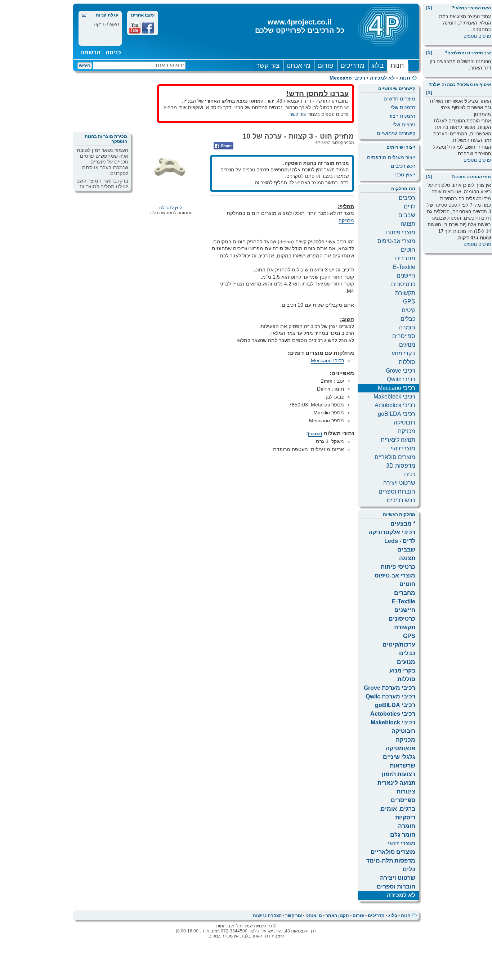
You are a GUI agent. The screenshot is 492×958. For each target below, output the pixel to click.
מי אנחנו (298, 65)
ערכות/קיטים (399, 645)
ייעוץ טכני (405, 174)
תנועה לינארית (398, 440)
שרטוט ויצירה (399, 483)
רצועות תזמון (398, 774)
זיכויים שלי (404, 124)
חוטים (408, 250)
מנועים (407, 345)
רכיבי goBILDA (396, 414)
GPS (409, 301)
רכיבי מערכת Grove (389, 688)
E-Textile (404, 267)
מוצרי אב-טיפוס (396, 241)
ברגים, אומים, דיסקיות (397, 813)
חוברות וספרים (397, 492)
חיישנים (406, 276)
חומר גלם (402, 835)
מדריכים (352, 65)
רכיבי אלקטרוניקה (391, 532)
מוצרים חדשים (399, 99)
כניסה (113, 52)
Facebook (148, 27)
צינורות (406, 791)
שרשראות (402, 766)
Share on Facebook (223, 145)
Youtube (134, 27)
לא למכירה (382, 78)
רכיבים (407, 198)
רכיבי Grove (400, 371)
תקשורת (405, 293)
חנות (397, 65)
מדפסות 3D (400, 466)
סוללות (407, 362)
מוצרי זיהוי (403, 448)
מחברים (405, 258)
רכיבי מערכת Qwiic (390, 696)
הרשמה (90, 52)
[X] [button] (429, 7)
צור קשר (267, 65)
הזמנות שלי (403, 107)
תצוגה (408, 224)
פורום (325, 65)
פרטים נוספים (477, 36)
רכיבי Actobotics (395, 405)
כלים (409, 474)
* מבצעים (402, 524)
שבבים (406, 215)
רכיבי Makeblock (394, 396)
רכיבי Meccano (347, 78)
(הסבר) (315, 433)
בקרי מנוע (403, 353)
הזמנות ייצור (402, 116)
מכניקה (406, 431)
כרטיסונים (403, 284)
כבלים (408, 319)
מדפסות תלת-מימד (390, 861)
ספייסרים (403, 336)
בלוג (377, 65)
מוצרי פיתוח (400, 232)
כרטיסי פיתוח (398, 567)
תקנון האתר (337, 915)
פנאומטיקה (400, 748)
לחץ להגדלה (170, 207)
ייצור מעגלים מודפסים (391, 157)
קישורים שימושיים (396, 133)
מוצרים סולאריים (395, 457)
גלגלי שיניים (399, 757)
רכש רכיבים (403, 166)
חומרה (407, 327)
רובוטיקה (404, 422)
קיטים (408, 310)
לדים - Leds (399, 541)
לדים (409, 206)
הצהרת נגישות (267, 915)
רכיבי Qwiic (401, 379)
